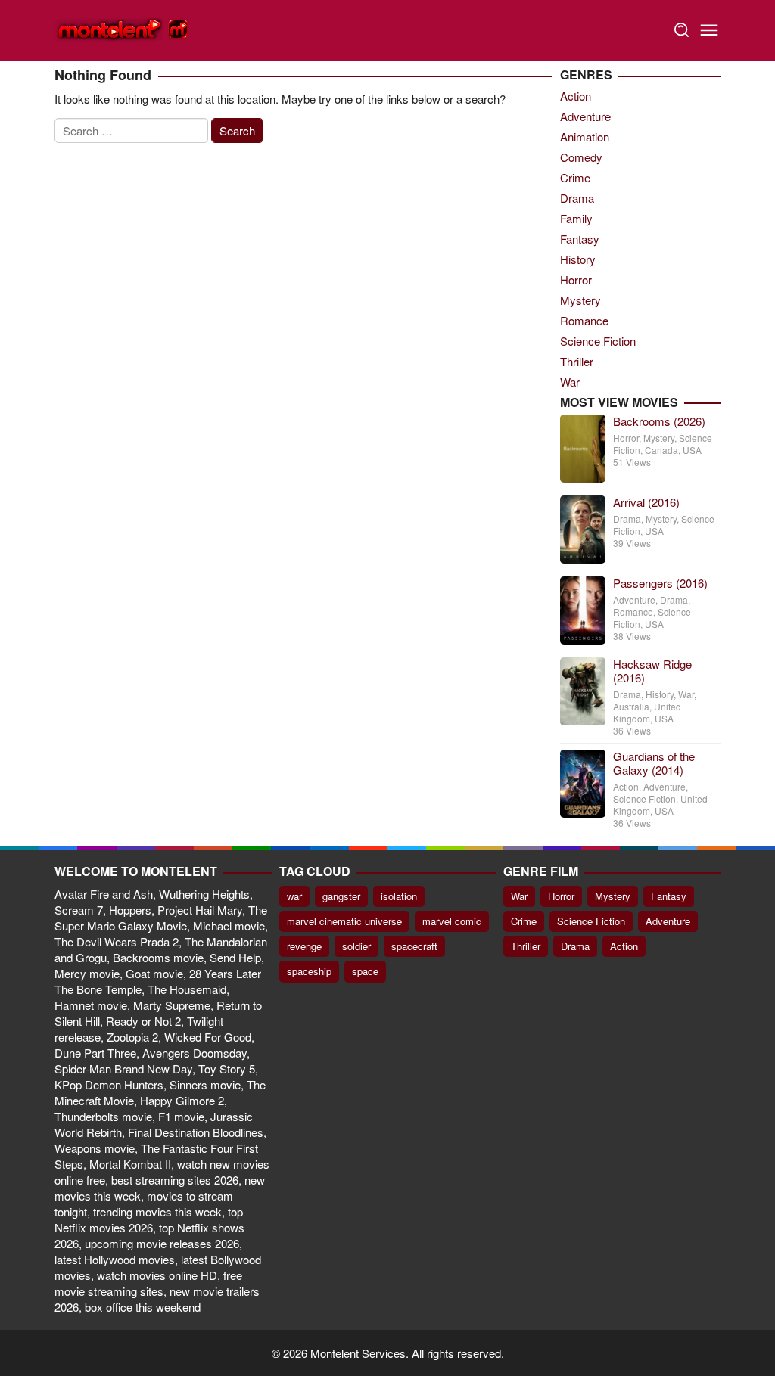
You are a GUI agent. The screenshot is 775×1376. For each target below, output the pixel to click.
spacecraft (414, 946)
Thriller (576, 361)
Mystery (580, 300)
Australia (631, 706)
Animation (584, 136)
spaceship (309, 971)
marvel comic (451, 921)
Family (576, 218)
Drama (577, 198)
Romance (584, 320)
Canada (661, 449)
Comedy (581, 157)
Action (575, 96)
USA (692, 449)
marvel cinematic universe (344, 921)
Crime (575, 177)
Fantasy (579, 239)
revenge (304, 946)
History (578, 259)
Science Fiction (598, 341)
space (365, 971)
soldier (356, 946)
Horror (576, 279)
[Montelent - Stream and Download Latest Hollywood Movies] (122, 28)
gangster (341, 896)
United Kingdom (647, 712)
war (294, 896)
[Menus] (709, 30)
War (570, 382)
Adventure (585, 116)
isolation (399, 896)
